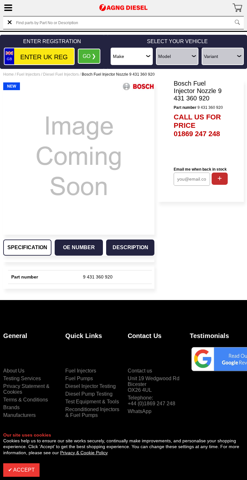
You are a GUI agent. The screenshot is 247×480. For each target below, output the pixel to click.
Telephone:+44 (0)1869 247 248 (151, 400)
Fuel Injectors (28, 74)
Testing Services (22, 378)
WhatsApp (139, 411)
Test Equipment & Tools (92, 401)
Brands (11, 407)
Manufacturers (19, 415)
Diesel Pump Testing (89, 394)
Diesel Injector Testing (90, 386)
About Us (13, 370)
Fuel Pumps (79, 378)
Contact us (140, 370)
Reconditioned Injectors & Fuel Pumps (92, 412)
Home (8, 74)
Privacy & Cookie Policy (84, 452)
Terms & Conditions (25, 399)
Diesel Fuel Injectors (61, 74)
